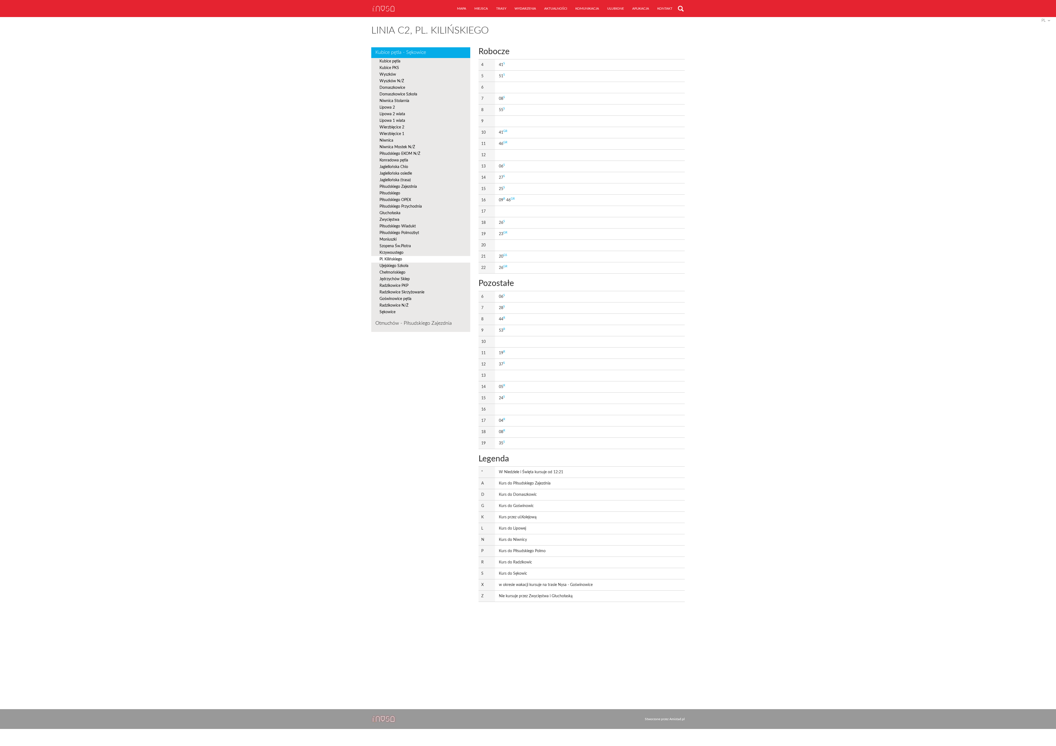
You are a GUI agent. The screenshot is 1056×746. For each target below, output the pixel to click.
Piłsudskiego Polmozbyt (399, 233)
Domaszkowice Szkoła (398, 94)
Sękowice (387, 312)
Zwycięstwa (389, 220)
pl (1043, 21)
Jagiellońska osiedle (396, 173)
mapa (461, 8)
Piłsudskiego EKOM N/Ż (400, 154)
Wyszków (388, 74)
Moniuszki (388, 239)
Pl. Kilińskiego (391, 259)
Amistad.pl (677, 719)
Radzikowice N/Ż (394, 305)
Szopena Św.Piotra (395, 246)
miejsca (481, 8)
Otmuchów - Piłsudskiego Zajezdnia (413, 323)
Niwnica (386, 140)
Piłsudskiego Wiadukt (398, 226)
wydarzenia (525, 8)
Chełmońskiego (392, 272)
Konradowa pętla (394, 160)
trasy (501, 8)
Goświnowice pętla (395, 299)
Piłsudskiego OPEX (395, 200)
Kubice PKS (389, 68)
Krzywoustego (391, 253)
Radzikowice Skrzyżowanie (402, 292)
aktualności (555, 8)
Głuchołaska (390, 213)
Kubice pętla (390, 61)
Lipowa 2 (387, 107)
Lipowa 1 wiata (392, 121)
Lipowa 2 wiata (392, 114)
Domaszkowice (392, 88)
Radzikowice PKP (394, 286)
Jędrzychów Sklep (395, 279)
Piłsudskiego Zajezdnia (398, 187)
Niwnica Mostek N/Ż (397, 147)
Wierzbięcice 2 (392, 127)
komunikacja (587, 8)
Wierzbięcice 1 (392, 134)
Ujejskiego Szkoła (394, 266)
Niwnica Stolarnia (394, 101)
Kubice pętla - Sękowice (400, 52)
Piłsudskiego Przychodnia (401, 206)
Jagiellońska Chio (394, 167)
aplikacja (640, 8)
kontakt (664, 8)
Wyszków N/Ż (392, 81)
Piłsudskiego (390, 193)
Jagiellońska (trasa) (395, 180)
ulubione (615, 8)
